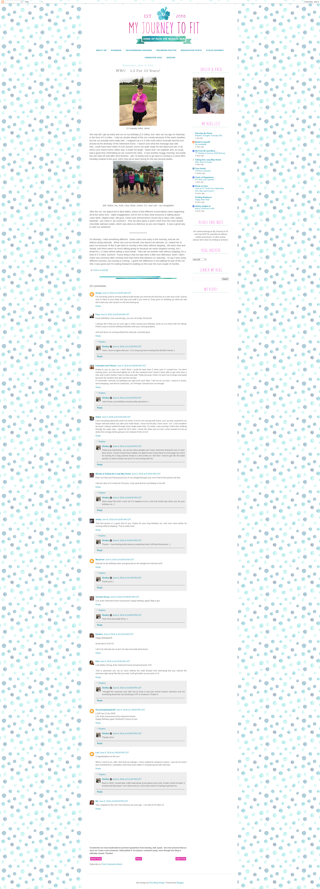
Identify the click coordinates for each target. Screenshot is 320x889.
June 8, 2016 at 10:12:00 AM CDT (119, 634)
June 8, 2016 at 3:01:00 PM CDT (127, 398)
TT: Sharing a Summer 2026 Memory (210, 153)
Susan (99, 293)
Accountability (200, 144)
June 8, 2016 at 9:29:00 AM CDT (119, 559)
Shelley (105, 346)
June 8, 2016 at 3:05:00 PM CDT (127, 498)
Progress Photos (166, 50)
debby (99, 519)
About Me (101, 50)
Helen (98, 417)
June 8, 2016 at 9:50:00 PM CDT (113, 801)
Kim (97, 661)
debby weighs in (203, 206)
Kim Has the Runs (203, 133)
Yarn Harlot (200, 168)
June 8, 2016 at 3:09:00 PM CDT (127, 688)
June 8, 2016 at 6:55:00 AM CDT (115, 314)
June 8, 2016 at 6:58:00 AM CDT (131, 366)
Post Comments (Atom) (112, 864)
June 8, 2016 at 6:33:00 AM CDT (116, 293)
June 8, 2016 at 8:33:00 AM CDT (146, 474)
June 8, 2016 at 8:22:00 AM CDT (116, 417)
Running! (116, 50)
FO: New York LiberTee (204, 180)
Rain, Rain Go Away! (203, 162)
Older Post (181, 859)
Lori (97, 753)
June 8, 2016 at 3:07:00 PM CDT (127, 578)
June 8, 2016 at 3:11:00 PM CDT (127, 779)
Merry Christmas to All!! (204, 208)
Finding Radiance (203, 197)
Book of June (201, 186)
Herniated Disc (153, 57)
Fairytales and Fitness (106, 366)
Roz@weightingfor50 (105, 710)
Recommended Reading (139, 50)
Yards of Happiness (204, 177)
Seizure (171, 57)
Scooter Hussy (103, 597)
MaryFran (100, 559)
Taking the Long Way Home (208, 160)
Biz (97, 801)
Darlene (99, 634)
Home (138, 859)
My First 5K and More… (206, 151)
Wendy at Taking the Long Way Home (113, 474)
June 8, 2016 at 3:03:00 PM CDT (127, 446)
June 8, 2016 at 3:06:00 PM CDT (127, 540)
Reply (98, 306)
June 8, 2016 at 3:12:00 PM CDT (127, 346)
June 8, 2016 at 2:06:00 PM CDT (114, 753)
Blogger (180, 883)
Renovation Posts (191, 50)
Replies (102, 342)
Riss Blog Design (157, 883)
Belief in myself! (202, 142)
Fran (98, 314)
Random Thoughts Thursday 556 (208, 135)
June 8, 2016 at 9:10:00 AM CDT (116, 519)
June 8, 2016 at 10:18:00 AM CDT (115, 661)
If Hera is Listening (202, 171)
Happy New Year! (202, 200)
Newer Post (96, 859)
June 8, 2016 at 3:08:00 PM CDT (127, 615)
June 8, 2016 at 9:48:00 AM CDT (124, 597)
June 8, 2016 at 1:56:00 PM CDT (130, 710)
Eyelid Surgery (215, 50)
